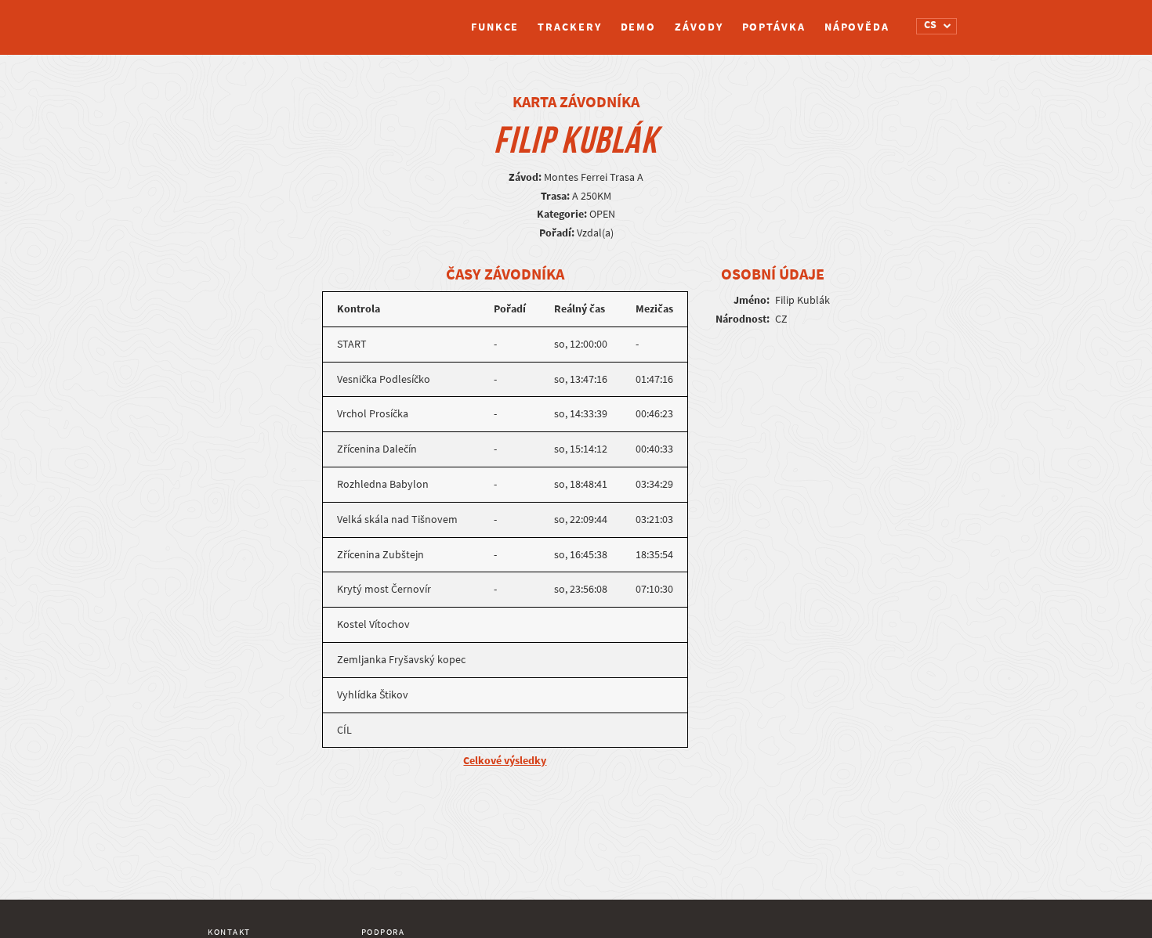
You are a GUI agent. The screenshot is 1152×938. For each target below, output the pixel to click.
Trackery (569, 27)
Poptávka (774, 27)
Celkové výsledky (504, 760)
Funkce (495, 27)
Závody (699, 27)
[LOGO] (266, 19)
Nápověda (856, 27)
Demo (639, 27)
